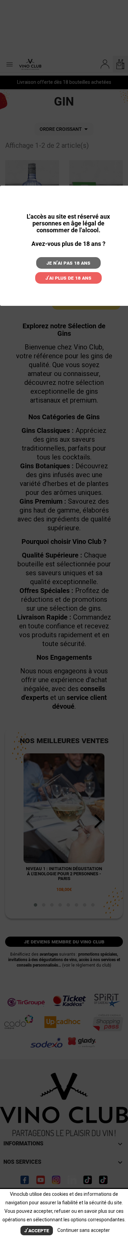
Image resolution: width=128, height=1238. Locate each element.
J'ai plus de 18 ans (68, 278)
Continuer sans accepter (83, 1230)
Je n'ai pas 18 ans (68, 263)
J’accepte (36, 1230)
